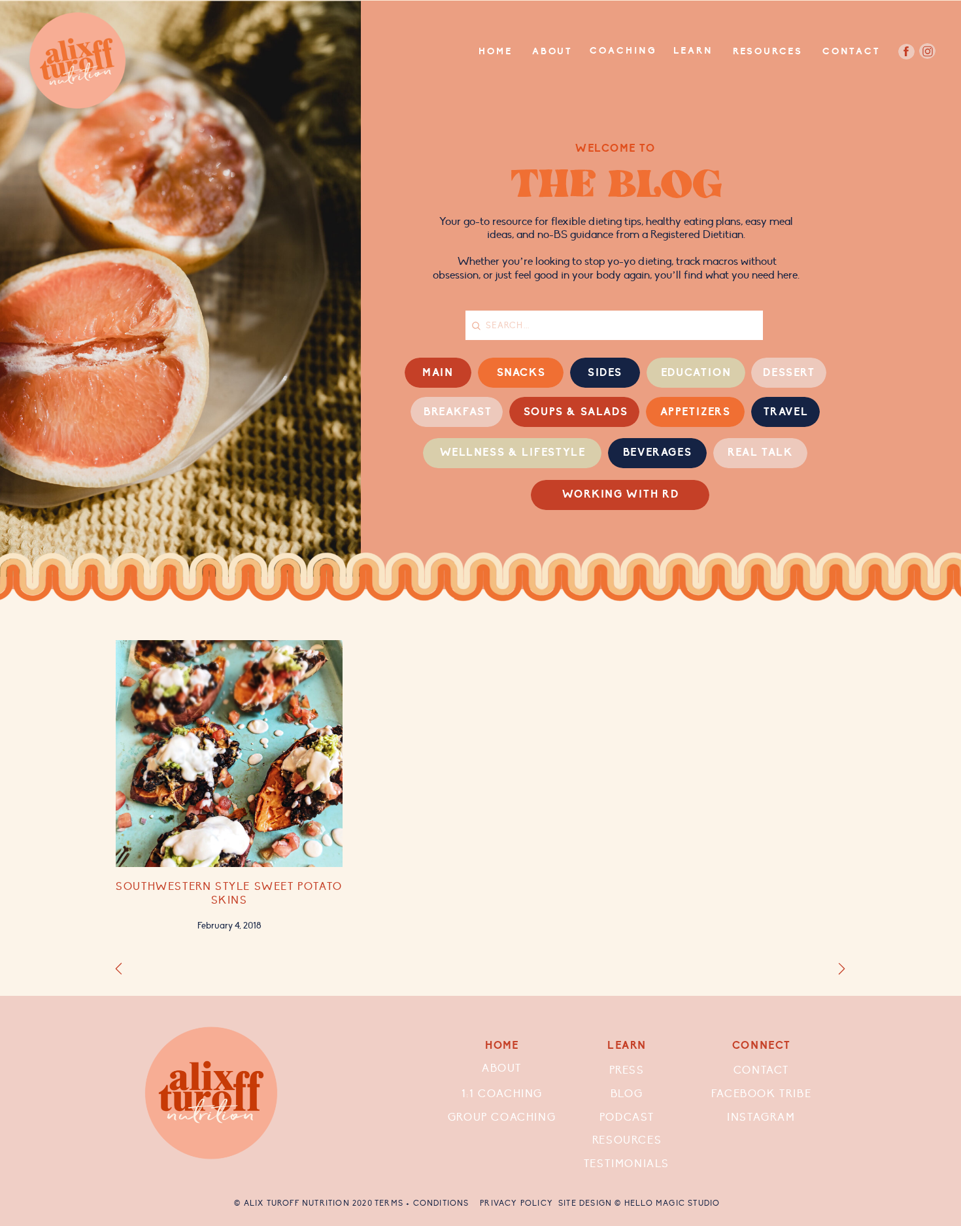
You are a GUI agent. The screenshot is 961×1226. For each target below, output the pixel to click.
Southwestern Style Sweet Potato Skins (229, 893)
